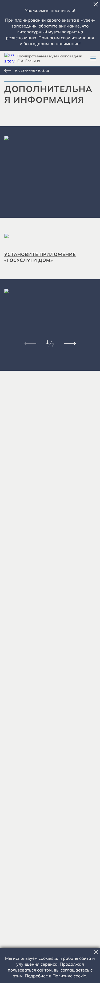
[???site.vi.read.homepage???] (9, 58)
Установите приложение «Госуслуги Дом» (40, 257)
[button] (96, 4)
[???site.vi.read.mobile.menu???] (93, 58)
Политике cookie (69, 975)
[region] (50, 172)
